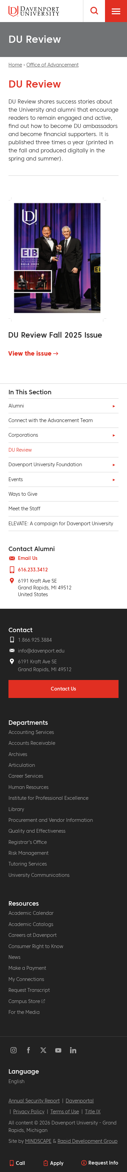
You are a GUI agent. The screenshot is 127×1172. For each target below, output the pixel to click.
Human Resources (28, 787)
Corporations (23, 435)
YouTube (58, 1050)
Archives (17, 754)
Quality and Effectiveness (36, 831)
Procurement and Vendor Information (50, 820)
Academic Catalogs (30, 924)
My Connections (26, 979)
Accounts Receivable (31, 743)
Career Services (25, 776)
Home (15, 65)
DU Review (20, 450)
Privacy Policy (28, 1112)
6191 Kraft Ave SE (37, 662)
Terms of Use (64, 1112)
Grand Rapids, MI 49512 (44, 669)
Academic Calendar (31, 913)
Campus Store (24, 1001)
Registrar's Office (27, 842)
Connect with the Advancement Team (50, 420)
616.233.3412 (33, 570)
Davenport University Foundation (45, 464)
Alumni (16, 406)
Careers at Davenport (32, 935)
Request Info (103, 1163)
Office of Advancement (52, 65)
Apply (56, 1163)
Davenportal (80, 1101)
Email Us (28, 558)
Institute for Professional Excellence (48, 798)
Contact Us (63, 689)
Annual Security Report (34, 1101)
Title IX (93, 1112)
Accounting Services (31, 732)
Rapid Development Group (88, 1141)
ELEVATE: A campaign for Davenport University (60, 524)
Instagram (13, 1050)
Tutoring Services (27, 864)
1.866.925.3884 (35, 640)
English (16, 1081)
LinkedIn (73, 1050)
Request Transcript (29, 990)
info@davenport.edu (41, 651)
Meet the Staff (24, 509)
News (14, 957)
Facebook (28, 1050)
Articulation (21, 765)
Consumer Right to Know (35, 946)
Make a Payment (27, 968)
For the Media (24, 1012)
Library (16, 809)
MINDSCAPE (38, 1141)
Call (20, 1163)
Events (15, 479)
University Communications (38, 875)
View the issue (29, 353)
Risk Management (28, 853)
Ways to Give (22, 494)
